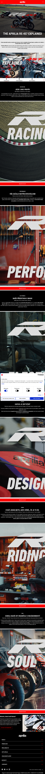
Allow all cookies (36, 398)
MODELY (3, 739)
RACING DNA (6, 80)
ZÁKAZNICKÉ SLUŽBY (6, 756)
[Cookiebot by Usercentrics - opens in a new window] (38, 375)
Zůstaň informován (6, 727)
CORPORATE (4, 764)
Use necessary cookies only (8, 398)
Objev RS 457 (22, 183)
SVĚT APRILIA (5, 752)
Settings (39, 395)
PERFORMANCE (19, 80)
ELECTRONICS (32, 80)
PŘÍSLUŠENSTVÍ (5, 748)
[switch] (17, 391)
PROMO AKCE (5, 743)
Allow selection (22, 398)
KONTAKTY (4, 760)
